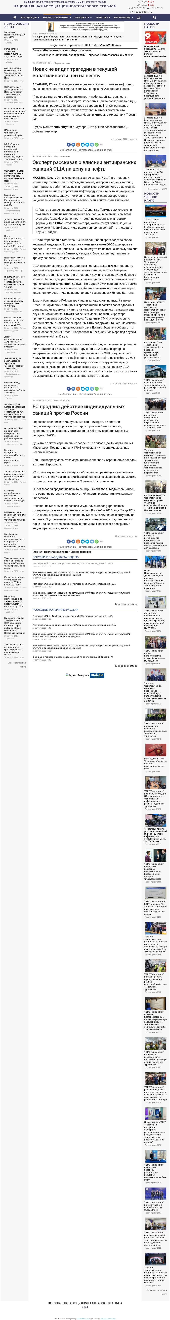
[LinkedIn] (83, 145)
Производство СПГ (14, 271)
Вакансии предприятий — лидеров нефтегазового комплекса (94, 55)
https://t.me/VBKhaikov (107, 45)
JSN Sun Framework (107, 1319)
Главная (37, 50)
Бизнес (9, 398)
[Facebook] (69, 145)
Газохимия (10, 352)
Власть (9, 43)
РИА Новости (130, 139)
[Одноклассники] (78, 145)
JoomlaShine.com (83, 1319)
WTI (149, 8)
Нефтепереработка (14, 312)
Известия (132, 536)
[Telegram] (92, 145)
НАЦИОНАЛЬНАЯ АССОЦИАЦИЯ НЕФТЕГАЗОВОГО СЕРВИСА (85, 1303)
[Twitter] (87, 145)
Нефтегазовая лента (56, 50)
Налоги (9, 165)
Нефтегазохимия (13, 506)
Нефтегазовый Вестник (90, 150)
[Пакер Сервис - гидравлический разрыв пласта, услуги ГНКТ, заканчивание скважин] (85, 26)
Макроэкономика (13, 292)
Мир (22, 81)
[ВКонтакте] (73, 145)
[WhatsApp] (97, 145)
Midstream (10, 124)
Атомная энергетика (14, 103)
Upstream (10, 230)
